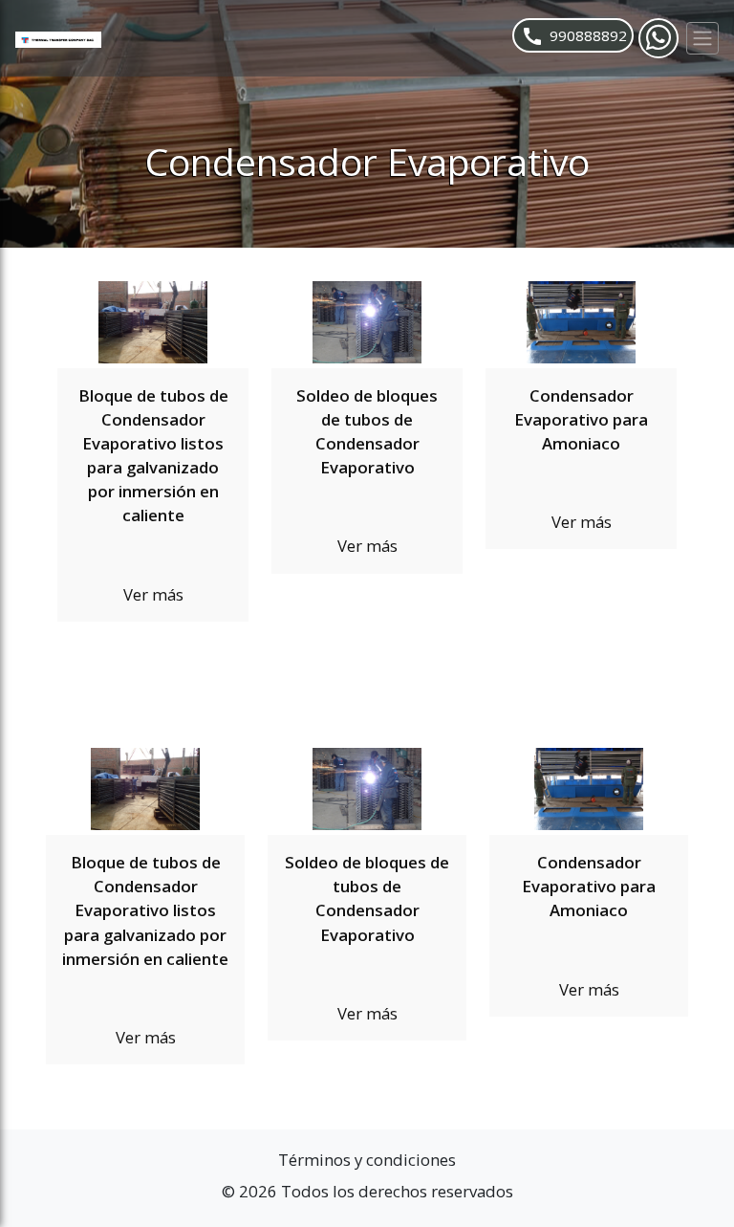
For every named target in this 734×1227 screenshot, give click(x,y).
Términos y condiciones (367, 1160)
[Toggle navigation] (702, 38)
